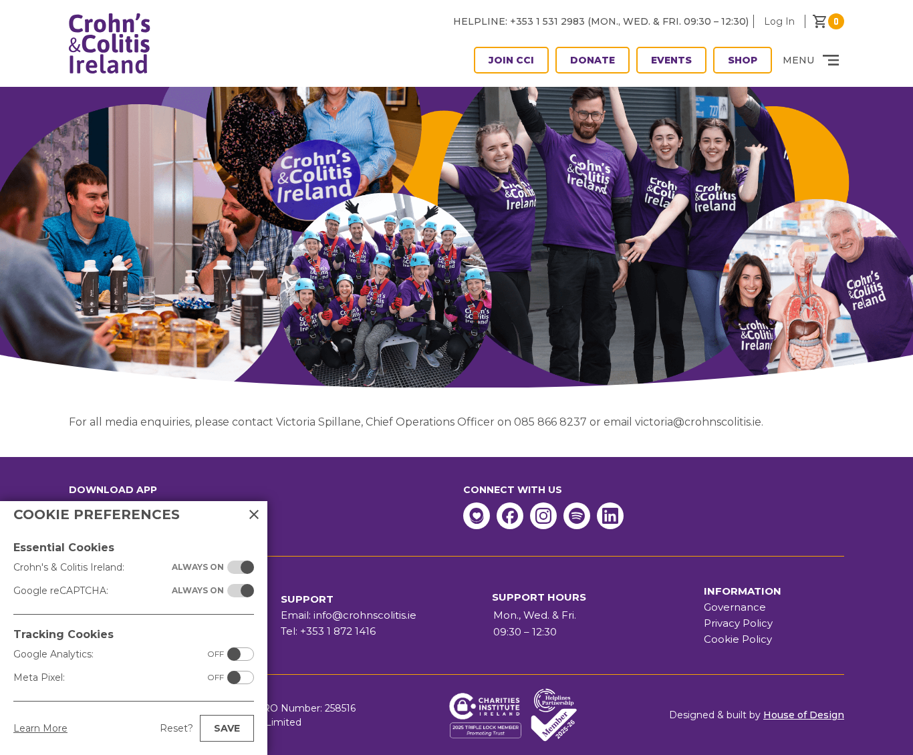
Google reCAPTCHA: (118, 591)
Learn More (40, 728)
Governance (735, 607)
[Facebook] (510, 515)
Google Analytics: (118, 654)
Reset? (176, 728)
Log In (779, 21)
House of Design (803, 715)
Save (227, 728)
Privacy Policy (738, 623)
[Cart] (828, 21)
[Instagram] (543, 515)
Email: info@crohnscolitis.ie (348, 615)
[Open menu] (830, 60)
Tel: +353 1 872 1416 (328, 631)
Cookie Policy (738, 639)
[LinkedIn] (610, 515)
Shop (742, 60)
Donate (592, 60)
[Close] (254, 514)
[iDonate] (476, 515)
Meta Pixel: (118, 677)
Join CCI (511, 60)
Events (671, 60)
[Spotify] (576, 515)
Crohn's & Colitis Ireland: (118, 567)
